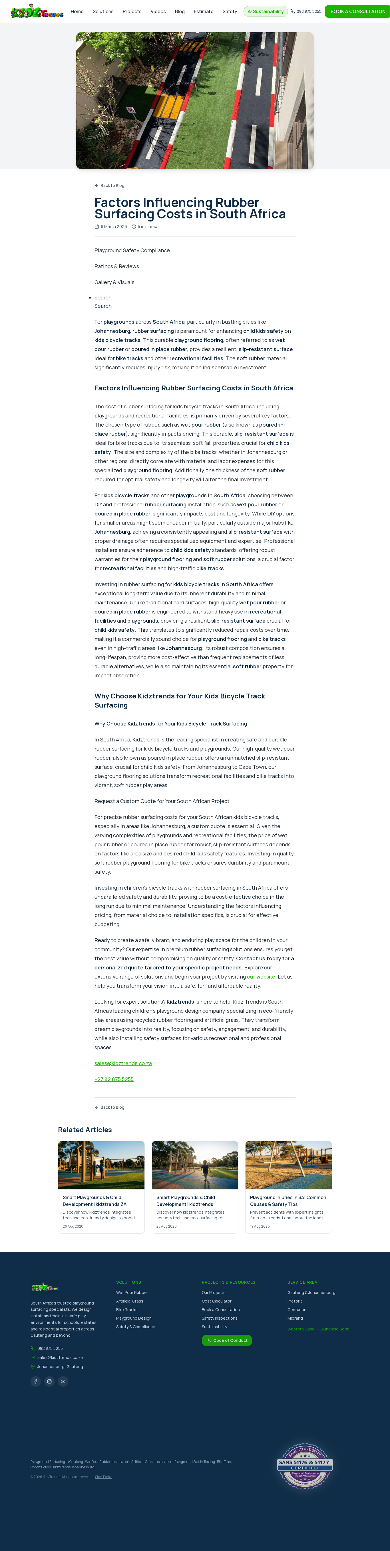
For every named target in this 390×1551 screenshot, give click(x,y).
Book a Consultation (221, 1309)
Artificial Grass (129, 1301)
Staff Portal (103, 1477)
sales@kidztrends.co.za (60, 1357)
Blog (180, 11)
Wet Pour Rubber (132, 1292)
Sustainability (214, 1326)
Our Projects (214, 1292)
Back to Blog (112, 185)
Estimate (204, 11)
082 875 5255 (50, 1348)
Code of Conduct (230, 1340)
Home (77, 11)
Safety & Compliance (135, 1326)
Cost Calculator (217, 1301)
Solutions (103, 11)
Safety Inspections (220, 1318)
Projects (132, 11)
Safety (230, 11)
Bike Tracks (127, 1309)
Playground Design (134, 1318)
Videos (158, 11)
